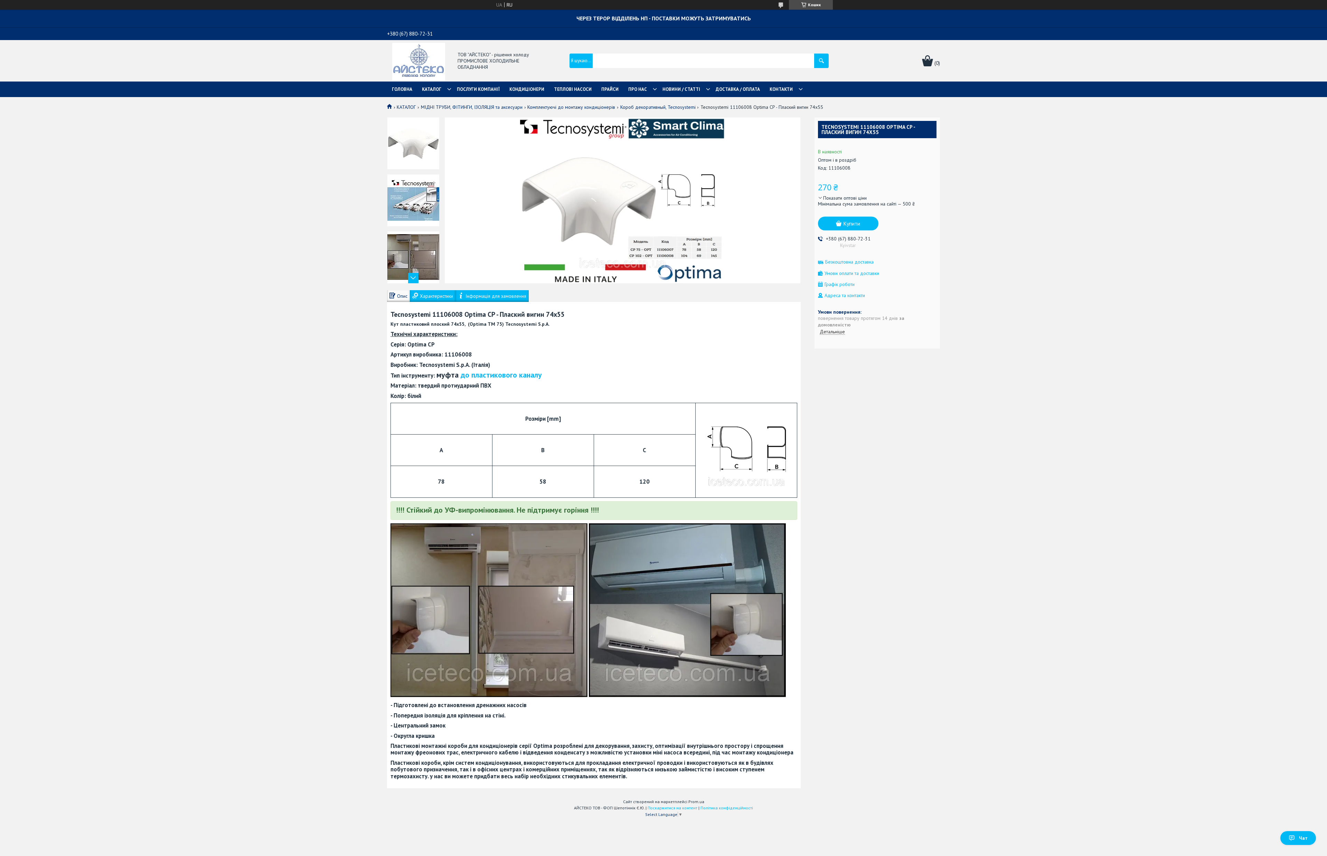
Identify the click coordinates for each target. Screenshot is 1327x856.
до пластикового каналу (501, 375)
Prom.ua (696, 801)
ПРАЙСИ (610, 89)
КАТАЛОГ (431, 89)
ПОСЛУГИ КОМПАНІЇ (478, 89)
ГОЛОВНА (402, 89)
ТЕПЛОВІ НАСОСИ (573, 89)
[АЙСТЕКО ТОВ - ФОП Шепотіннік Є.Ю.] (418, 61)
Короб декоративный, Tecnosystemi (658, 107)
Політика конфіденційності (726, 807)
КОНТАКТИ (781, 89)
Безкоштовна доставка (849, 262)
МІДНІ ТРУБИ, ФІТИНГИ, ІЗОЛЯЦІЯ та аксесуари (472, 107)
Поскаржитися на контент (672, 807)
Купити (851, 223)
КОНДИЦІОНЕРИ (526, 89)
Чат (1303, 838)
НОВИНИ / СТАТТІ (681, 89)
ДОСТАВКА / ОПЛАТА (738, 89)
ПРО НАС (637, 89)
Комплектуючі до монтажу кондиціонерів (571, 107)
